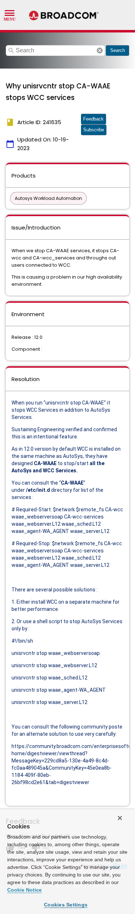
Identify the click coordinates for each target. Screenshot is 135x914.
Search (117, 50)
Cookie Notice (24, 890)
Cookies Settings (65, 905)
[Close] (120, 818)
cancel (99, 50)
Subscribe (93, 129)
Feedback (93, 119)
